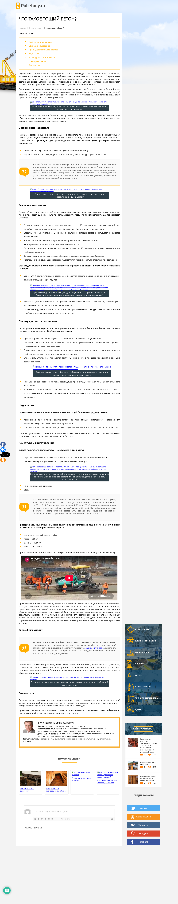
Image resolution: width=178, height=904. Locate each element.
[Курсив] (38, 819)
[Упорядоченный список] (48, 819)
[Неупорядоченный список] (52, 819)
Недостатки (34, 53)
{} (65, 819)
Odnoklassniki (143, 816)
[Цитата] (55, 819)
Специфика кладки (37, 61)
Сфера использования (39, 46)
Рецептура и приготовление (42, 57)
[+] (68, 819)
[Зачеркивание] (45, 819)
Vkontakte (144, 825)
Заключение (34, 65)
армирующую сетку (94, 647)
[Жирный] (35, 819)
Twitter (143, 808)
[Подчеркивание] (42, 819)
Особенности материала (40, 42)
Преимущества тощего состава (43, 49)
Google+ (143, 833)
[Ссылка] (62, 819)
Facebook (143, 841)
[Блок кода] (59, 819)
